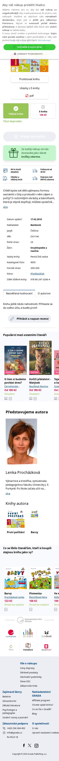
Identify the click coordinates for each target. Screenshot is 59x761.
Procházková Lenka (14, 597)
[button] (29, 53)
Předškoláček (37, 273)
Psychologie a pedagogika (10, 711)
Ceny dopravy (27, 668)
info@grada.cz (14, 732)
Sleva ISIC (25, 681)
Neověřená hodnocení (19, 293)
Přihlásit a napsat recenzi (33, 318)
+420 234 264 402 (16, 728)
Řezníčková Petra (38, 597)
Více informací (44, 40)
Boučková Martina (38, 386)
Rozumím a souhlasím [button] (29, 47)
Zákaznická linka (28, 685)
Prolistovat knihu (29, 79)
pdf (32, 95)
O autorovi (44, 293)
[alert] (29, 29)
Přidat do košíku (32, 136)
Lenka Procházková (23, 472)
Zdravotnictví (9, 700)
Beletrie (7, 696)
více (5, 207)
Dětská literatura (11, 705)
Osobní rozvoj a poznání (15, 717)
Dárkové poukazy (29, 672)
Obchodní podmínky (31, 676)
